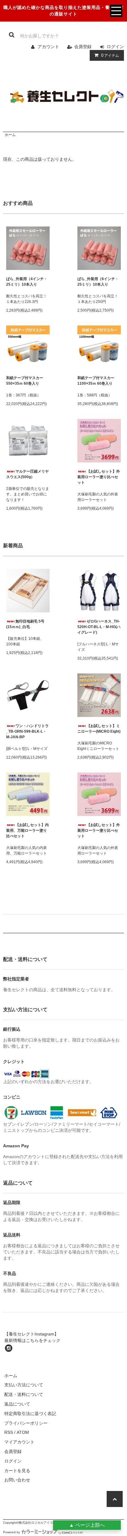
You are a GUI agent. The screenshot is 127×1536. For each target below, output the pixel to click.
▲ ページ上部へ (87, 1525)
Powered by (11, 1532)
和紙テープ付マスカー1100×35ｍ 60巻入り (95, 381)
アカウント (48, 46)
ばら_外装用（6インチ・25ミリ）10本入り (98, 282)
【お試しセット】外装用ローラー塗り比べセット (98, 477)
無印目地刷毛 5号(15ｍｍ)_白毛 (25, 624)
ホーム (10, 135)
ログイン (115, 46)
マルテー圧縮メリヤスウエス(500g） (27, 474)
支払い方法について (23, 1384)
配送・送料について (23, 1394)
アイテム (110, 55)
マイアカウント (19, 1441)
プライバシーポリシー (25, 1423)
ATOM (23, 1432)
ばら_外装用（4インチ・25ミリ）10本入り (26, 282)
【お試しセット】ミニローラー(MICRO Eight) (99, 729)
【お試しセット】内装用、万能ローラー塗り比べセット (27, 830)
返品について (17, 1403)
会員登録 (83, 46)
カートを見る (17, 1470)
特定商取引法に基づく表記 (30, 1413)
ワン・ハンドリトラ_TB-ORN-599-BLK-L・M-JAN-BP (27, 731)
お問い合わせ (17, 1479)
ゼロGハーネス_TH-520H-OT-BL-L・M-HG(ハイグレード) (99, 627)
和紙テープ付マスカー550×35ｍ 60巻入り (24, 381)
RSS (8, 1432)
